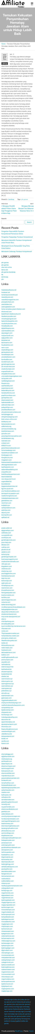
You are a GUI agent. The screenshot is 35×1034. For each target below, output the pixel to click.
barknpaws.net (6, 795)
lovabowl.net (5, 292)
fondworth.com (6, 780)
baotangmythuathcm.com (9, 828)
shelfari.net (5, 676)
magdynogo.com (6, 991)
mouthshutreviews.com (9, 323)
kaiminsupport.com (7, 768)
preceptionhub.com (7, 302)
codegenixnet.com (7, 962)
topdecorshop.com (7, 710)
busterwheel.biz (6, 674)
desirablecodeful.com (8, 871)
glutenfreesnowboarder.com (10, 448)
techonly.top (5, 554)
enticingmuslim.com (8, 845)
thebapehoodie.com (8, 840)
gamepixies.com (6, 398)
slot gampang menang (19, 1019)
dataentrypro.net (6, 764)
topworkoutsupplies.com (9, 321)
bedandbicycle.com (7, 390)
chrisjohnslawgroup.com (9, 417)
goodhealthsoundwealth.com (11, 847)
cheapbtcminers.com (8, 374)
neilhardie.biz (5, 664)
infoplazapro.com (7, 926)
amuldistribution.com (8, 357)
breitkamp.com (6, 421)
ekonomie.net (5, 719)
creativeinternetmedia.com (10, 561)
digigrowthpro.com (7, 530)
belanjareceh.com (7, 771)
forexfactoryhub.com (8, 576)
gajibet (18, 1021)
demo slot (4, 270)
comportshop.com (7, 707)
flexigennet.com (6, 874)
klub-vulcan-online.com (9, 419)
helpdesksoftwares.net (8, 290)
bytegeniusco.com (7, 933)
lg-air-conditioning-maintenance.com (13, 626)
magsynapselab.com (8, 905)
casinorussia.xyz (6, 679)
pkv (2, 279)
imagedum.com (6, 460)
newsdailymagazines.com (10, 299)
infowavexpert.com (7, 931)
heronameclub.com (7, 876)
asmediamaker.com (7, 799)
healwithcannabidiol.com (9, 453)
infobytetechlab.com (8, 957)
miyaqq (12, 1021)
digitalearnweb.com (7, 756)
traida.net (4, 643)
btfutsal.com (5, 545)
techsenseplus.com (7, 938)
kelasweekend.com (7, 736)
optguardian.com (7, 338)
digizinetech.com (7, 950)
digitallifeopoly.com (7, 328)
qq (2, 274)
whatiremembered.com (9, 614)
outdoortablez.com (7, 881)
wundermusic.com (7, 362)
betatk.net (4, 738)
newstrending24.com (8, 731)
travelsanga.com (6, 715)
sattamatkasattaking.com (9, 469)
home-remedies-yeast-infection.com (13, 309)
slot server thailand (15, 1002)
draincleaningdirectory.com (10, 826)
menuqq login (8, 999)
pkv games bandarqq (8, 272)
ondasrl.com (5, 443)
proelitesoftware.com (8, 409)
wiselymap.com (6, 571)
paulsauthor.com (6, 869)
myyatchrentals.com (8, 807)
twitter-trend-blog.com (8, 604)
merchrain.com (6, 503)
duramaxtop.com (6, 859)
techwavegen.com (7, 943)
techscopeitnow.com (8, 981)
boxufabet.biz (5, 484)
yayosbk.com (5, 662)
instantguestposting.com (9, 717)
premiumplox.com (7, 660)
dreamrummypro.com (8, 766)
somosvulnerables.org (8, 429)
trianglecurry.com (7, 457)
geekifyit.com (5, 811)
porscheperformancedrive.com (11, 436)
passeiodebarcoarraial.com (10, 778)
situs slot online (6, 267)
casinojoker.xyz (6, 688)
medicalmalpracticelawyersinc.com (13, 705)
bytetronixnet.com (7, 984)
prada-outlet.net (6, 528)
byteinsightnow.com (7, 967)
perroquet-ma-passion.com (10, 493)
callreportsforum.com (8, 508)
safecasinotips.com (7, 405)
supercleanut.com (7, 388)
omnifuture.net (6, 537)
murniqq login (18, 1007)
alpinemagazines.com (8, 600)
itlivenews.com (6, 726)
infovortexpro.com (7, 977)
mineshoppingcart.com (8, 319)
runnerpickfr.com (6, 535)
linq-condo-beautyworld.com (10, 616)
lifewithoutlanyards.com (9, 640)
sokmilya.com (5, 510)
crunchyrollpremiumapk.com (10, 816)
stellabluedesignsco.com (9, 866)
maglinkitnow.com (7, 898)
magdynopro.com (7, 924)
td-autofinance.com (7, 590)
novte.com (4, 631)
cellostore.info (6, 797)
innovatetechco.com (8, 921)
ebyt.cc (3, 619)
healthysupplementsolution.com (11, 886)
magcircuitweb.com (7, 912)
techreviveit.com (6, 929)
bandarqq (11, 199)
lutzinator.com (6, 441)
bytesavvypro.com (7, 945)
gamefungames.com (8, 364)
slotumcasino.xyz (7, 681)
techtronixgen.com (7, 907)
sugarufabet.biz (6, 481)
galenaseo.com (6, 698)
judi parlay (26, 1002)
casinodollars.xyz (7, 686)
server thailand (13, 1009)
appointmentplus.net (8, 722)
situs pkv (17, 999)
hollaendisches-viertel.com (10, 636)
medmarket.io (5, 878)
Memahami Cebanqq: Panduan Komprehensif (16, 251)
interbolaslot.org (6, 759)
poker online (8, 1007)
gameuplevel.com (7, 352)
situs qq (15, 1004)
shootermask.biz (6, 672)
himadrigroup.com (7, 585)
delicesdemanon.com (8, 652)
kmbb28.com (5, 505)
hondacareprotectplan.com (10, 819)
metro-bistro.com (6, 648)
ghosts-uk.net (5, 549)
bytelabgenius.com (7, 919)
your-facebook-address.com (10, 491)
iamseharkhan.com (7, 783)
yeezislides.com (6, 304)
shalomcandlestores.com (9, 809)
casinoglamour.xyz (7, 683)
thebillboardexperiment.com (10, 474)
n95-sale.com (5, 564)
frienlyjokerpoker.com (8, 592)
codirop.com (5, 547)
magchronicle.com (7, 893)
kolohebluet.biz (6, 669)
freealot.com (5, 383)
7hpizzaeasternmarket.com (10, 633)
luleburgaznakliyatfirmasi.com (11, 838)
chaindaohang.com (7, 621)
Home (3, 44)
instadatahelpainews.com (9, 498)
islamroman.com (6, 588)
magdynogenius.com (8, 902)
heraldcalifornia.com (8, 393)
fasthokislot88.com (7, 402)
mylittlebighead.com (8, 381)
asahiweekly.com (7, 386)
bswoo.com (5, 743)
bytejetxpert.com (6, 986)
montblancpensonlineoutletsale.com (13, 607)
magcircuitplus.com (7, 979)
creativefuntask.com (8, 369)
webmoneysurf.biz (7, 667)
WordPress (18, 1031)
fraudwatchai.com (7, 345)
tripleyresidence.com (8, 424)
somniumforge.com (7, 833)
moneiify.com (5, 804)
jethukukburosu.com (8, 831)
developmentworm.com (9, 724)
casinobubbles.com (7, 331)
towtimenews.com (7, 823)
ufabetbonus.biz (6, 734)
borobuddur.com (6, 359)
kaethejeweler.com (7, 467)
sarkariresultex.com (7, 790)
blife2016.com (6, 445)
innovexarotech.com (8, 974)
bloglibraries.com (7, 835)
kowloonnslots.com (7, 595)
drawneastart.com (7, 400)
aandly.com (5, 741)
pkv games (24, 199)
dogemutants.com (7, 857)
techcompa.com (6, 581)
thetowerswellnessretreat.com (11, 462)
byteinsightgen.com (7, 948)
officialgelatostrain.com (9, 465)
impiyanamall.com (7, 335)
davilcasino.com (6, 342)
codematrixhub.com (7, 936)
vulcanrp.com (5, 602)
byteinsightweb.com (8, 900)
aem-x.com (5, 347)
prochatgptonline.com (8, 573)
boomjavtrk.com (6, 515)
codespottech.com (7, 888)
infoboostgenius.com (8, 941)
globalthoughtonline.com (9, 802)
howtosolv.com (6, 650)
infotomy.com (5, 883)
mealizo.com (5, 792)
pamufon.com (5, 433)
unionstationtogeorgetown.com (11, 376)
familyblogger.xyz (7, 414)
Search (3, 218)
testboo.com (5, 655)
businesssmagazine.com (9, 559)
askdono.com (5, 552)
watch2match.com (7, 695)
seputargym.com (6, 333)
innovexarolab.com (7, 955)
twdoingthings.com (7, 864)
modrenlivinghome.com (9, 496)
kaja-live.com (5, 578)
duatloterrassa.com (7, 431)
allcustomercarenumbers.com (11, 412)
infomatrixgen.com (7, 953)
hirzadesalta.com (7, 326)
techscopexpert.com (8, 914)
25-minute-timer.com (8, 366)
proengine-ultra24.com (8, 638)
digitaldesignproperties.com (10, 787)
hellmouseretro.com (7, 852)
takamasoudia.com (7, 862)
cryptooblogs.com (7, 350)
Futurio (31, 1031)
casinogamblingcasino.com (10, 821)
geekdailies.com (6, 500)
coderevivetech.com (8, 969)
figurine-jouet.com (7, 488)
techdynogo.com (6, 890)
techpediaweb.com (7, 917)
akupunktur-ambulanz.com (10, 612)
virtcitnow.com (6, 569)
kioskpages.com (6, 455)
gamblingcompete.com (8, 557)
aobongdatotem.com (8, 307)
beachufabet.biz (6, 477)
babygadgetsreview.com (9, 609)
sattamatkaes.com (7, 814)
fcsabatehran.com (7, 855)
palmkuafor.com (6, 761)
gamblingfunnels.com (8, 540)
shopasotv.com (6, 712)
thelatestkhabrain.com (8, 785)
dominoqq (4, 277)
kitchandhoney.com (7, 645)
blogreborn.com (6, 566)
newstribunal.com (7, 297)
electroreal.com (6, 311)
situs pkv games (24, 1004)
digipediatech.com (7, 895)
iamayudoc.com (6, 378)
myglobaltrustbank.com (9, 700)
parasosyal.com (6, 843)
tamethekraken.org (7, 438)
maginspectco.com (7, 989)
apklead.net (5, 517)
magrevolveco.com (7, 972)
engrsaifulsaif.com (7, 371)
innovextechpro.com (8, 910)
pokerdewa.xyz (6, 691)
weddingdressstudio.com (9, 657)
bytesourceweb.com (8, 965)
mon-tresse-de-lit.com (8, 479)
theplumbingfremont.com (9, 729)
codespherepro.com (8, 960)
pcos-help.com (6, 542)
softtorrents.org (6, 426)
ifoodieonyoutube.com (8, 316)
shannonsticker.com (8, 773)
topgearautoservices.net (9, 486)
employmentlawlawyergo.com (11, 703)
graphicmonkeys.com (8, 395)
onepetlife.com (6, 472)
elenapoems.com (7, 850)
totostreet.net (5, 340)
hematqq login (13, 1014)
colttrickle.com (6, 533)
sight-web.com (6, 583)
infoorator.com (6, 628)
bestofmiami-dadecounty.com (11, 314)
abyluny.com (5, 512)
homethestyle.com (7, 354)
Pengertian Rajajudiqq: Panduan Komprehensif (17, 237)
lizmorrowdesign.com (8, 450)
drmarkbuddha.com (7, 624)
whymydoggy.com (7, 754)
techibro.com (5, 597)
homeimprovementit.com (9, 295)
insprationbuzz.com (7, 775)
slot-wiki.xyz (5, 693)
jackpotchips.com (7, 407)
